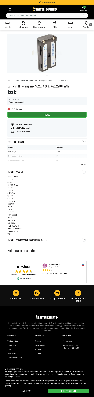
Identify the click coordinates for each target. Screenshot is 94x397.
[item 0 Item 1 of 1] (47, 53)
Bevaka (47, 114)
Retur (9, 349)
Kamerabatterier (27, 80)
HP (36, 80)
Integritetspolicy (41, 345)
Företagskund (12, 353)
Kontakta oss (67, 341)
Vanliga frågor (12, 341)
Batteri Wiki (11, 345)
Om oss (38, 341)
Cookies (38, 353)
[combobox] (47, 15)
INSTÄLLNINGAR (25, 391)
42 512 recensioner (28, 274)
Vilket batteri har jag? (15, 357)
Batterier (15, 80)
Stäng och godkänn (68, 391)
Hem (9, 80)
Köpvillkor (39, 349)
